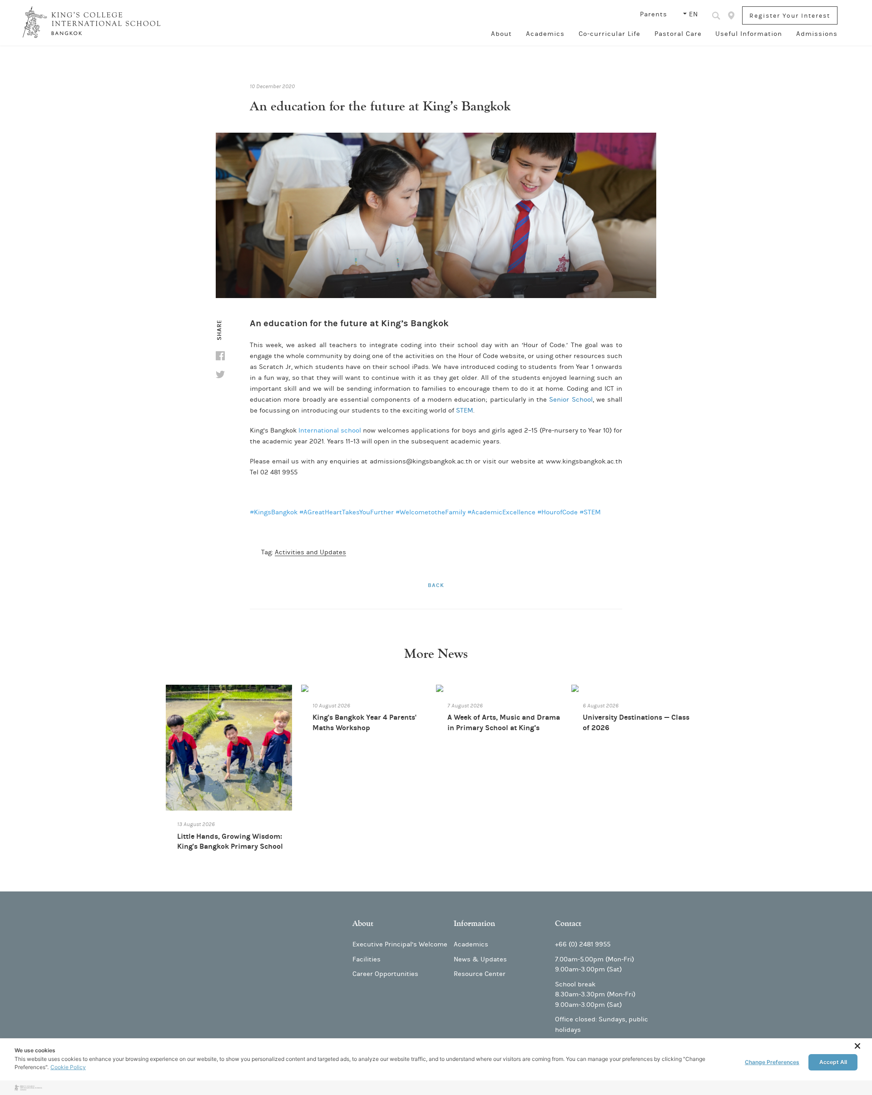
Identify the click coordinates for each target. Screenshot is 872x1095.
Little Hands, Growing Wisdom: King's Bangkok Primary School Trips (230, 846)
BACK (436, 585)
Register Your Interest (789, 16)
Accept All (833, 1062)
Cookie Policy (68, 1067)
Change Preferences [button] (772, 1062)
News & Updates (480, 959)
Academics (545, 34)
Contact (568, 923)
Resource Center (479, 974)
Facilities (366, 959)
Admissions (816, 34)
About (501, 34)
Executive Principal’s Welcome (399, 944)
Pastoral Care (678, 34)
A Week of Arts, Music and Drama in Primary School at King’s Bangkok (503, 727)
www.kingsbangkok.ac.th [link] (584, 461)
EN (693, 14)
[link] (273, 512)
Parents (654, 14)
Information (474, 923)
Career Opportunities (385, 974)
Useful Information (748, 34)
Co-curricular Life (609, 34)
